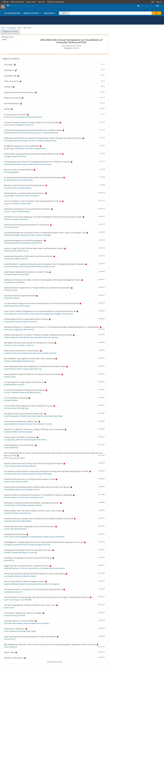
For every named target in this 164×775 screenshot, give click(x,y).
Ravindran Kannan (37, 584)
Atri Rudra (45, 623)
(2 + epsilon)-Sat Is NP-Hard (15, 114)
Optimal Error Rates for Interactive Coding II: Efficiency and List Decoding (34, 429)
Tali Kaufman (10, 505)
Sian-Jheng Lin (11, 369)
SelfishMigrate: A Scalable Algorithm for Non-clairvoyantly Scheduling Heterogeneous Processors (43, 542)
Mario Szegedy (55, 314)
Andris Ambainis (11, 497)
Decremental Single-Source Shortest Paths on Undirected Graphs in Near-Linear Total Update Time (45, 232)
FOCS (20, 28)
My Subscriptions (12, 13)
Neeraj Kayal (10, 164)
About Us (41, 2)
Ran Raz (25, 259)
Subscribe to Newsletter (55, 2)
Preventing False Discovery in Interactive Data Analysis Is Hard (29, 479)
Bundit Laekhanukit (29, 474)
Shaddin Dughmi (12, 400)
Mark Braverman (12, 306)
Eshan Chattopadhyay (14, 361)
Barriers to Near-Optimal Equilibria (18, 169)
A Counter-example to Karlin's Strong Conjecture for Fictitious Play (31, 122)
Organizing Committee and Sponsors (19, 92)
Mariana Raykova (30, 440)
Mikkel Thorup (22, 251)
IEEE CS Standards (17, 2)
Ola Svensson (32, 322)
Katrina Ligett (23, 141)
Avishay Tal (10, 560)
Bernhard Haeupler (13, 298)
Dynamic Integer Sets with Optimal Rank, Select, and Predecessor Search (33, 248)
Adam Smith (19, 489)
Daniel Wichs (42, 440)
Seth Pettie (21, 615)
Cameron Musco (33, 568)
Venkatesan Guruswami (33, 117)
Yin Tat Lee (10, 458)
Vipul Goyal (10, 148)
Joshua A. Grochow (12, 204)
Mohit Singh (22, 322)
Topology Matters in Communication (19, 621)
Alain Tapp (32, 353)
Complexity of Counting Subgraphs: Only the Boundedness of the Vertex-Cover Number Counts (43, 217)
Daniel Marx (23, 219)
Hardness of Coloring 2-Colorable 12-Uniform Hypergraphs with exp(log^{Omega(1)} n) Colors (42, 280)
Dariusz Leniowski (25, 424)
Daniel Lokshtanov (12, 266)
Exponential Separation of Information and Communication (28, 256)
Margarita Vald (40, 148)
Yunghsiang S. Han (35, 369)
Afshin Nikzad (29, 329)
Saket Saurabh (50, 266)
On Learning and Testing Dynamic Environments (24, 382)
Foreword (8, 87)
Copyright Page (10, 75)
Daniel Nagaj (45, 314)
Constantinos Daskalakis (15, 125)
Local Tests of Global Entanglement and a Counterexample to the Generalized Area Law (40, 311)
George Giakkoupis (13, 521)
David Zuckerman (28, 361)
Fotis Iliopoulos (25, 513)
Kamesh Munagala (35, 545)
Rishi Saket (21, 282)
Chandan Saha (31, 164)
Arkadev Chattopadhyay (14, 623)
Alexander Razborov (19, 392)
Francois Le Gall (11, 290)
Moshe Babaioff (11, 133)
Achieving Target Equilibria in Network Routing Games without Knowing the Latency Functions (43, 138)
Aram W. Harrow (24, 314)
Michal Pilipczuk (38, 266)
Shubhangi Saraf (22, 408)
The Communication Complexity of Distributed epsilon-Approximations (33, 589)
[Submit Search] (156, 13)
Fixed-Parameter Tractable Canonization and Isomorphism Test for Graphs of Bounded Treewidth (44, 264)
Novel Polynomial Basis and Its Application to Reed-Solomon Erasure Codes (34, 366)
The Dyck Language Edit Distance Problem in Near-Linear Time (29, 605)
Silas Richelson (20, 148)
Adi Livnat (9, 537)
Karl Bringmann (11, 647)
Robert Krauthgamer (52, 584)
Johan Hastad (19, 117)
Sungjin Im (10, 545)
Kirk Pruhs (46, 545)
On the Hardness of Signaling (16, 398)
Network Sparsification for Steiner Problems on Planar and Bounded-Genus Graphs (38, 335)
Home (3, 28)
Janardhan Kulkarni (21, 545)
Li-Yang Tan (29, 345)
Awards (7, 109)
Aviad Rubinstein (37, 537)
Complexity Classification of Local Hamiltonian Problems (27, 209)
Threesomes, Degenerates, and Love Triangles (23, 613)
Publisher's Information (13, 658)
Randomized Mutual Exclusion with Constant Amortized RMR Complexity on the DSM (38, 518)
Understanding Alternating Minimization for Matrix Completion (30, 636)
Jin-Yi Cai (9, 600)
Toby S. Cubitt (11, 211)
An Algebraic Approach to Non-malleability (21, 146)
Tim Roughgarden (12, 172)
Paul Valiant (22, 156)
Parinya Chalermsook (13, 474)
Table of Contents (11, 81)
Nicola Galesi (22, 631)
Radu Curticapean (12, 219)
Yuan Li (8, 392)
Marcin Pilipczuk (26, 266)
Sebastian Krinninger (27, 235)
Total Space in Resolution (14, 629)
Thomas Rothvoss (12, 227)
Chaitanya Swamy (50, 141)
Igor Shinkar (28, 180)
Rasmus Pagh (24, 274)
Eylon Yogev (58, 416)
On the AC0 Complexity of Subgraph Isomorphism (24, 390)
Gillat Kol (18, 259)
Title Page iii (9, 70)
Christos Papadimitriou (22, 537)
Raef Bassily (10, 489)
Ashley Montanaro (23, 211)
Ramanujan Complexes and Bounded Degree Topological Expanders (31, 503)
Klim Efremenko (24, 306)
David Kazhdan (21, 505)
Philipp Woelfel (25, 521)
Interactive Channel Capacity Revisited (19, 295)
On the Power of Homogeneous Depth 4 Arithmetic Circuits (28, 406)
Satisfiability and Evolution (15, 534)
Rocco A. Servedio (18, 345)
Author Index (9, 652)
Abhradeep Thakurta (31, 489)
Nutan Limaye (21, 164)
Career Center (31, 2)
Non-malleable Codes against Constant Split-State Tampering (29, 358)
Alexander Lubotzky (35, 505)
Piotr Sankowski (36, 337)
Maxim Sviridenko (30, 576)
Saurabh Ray (32, 552)
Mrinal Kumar (11, 408)
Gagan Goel (19, 329)
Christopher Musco (47, 568)
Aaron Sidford (20, 458)
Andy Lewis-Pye (36, 243)
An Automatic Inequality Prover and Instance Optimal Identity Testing (32, 154)
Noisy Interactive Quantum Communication (21, 350)
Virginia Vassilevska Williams (26, 466)
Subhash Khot (11, 282)
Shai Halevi (20, 440)
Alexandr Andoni (24, 584)
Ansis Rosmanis (23, 497)
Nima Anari (10, 329)
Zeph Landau (35, 314)
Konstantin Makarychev (14, 576)
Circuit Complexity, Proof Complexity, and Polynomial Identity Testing (32, 201)
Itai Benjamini (11, 180)
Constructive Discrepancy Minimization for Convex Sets (26, 225)
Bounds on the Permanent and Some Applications (24, 185)
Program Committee (12, 98)
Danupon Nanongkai (43, 235)
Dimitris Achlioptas (12, 513)
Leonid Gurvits (11, 188)
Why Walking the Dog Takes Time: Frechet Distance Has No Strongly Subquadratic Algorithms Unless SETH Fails (50, 644)
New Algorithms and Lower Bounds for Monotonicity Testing (29, 343)
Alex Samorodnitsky (24, 188)
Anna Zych (48, 424)
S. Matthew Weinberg (50, 133)
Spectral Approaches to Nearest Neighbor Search (24, 581)
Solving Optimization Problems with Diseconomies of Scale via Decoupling (34, 573)
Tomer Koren (19, 196)
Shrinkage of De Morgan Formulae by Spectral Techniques (28, 558)
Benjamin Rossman (34, 392)
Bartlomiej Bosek (12, 424)
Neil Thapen (31, 631)
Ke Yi (20, 592)
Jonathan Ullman (22, 482)
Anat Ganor (10, 259)
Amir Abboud (10, 466)
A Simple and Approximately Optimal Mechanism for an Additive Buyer (33, 130)
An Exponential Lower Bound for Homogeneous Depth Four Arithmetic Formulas (37, 162)
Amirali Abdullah (12, 584)
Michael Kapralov (21, 529)
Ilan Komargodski (12, 416)
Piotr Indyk (10, 529)
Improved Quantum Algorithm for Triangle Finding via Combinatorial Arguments (37, 288)
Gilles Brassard (11, 353)
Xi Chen (8, 345)
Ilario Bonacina (11, 631)
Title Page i (8, 64)
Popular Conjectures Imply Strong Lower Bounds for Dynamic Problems (33, 463)
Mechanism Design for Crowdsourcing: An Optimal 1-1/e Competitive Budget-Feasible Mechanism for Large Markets (51, 327)
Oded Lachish (10, 377)
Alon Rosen (30, 148)
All (64, 13)
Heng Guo (16, 600)
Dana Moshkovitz (12, 448)
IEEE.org (5, 2)
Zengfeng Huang (12, 592)
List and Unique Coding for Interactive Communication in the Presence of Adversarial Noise (41, 303)
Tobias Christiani (12, 274)
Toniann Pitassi (25, 204)
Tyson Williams (26, 600)
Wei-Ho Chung (22, 369)
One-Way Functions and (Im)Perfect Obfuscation (23, 413)
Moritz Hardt (10, 482)
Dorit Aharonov (11, 314)
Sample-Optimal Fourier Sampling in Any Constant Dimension (29, 526)
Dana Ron (21, 385)
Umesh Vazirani (67, 314)
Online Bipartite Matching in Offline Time (21, 421)
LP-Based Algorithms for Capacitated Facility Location (26, 319)
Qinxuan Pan (29, 125)
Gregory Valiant (11, 156)
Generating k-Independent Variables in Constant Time (26, 272)
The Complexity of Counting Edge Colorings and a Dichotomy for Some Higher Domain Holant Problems (46, 597)
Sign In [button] (159, 2)
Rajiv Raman (23, 552)
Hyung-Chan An (11, 322)
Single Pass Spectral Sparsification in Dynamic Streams (26, 566)
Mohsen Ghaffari (12, 432)
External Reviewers (11, 103)
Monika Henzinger (12, 235)
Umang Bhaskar (12, 141)
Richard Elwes (25, 243)
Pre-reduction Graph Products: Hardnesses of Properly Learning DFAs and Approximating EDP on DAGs (46, 471)
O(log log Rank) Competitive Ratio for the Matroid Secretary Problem (32, 374)
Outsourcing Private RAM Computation (20, 437)
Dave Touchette (42, 353)
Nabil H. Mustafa (12, 552)
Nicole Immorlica (24, 133)
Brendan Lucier (36, 133)
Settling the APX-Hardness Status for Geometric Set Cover (27, 550)
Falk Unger (53, 353)
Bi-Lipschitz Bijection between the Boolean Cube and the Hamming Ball (33, 177)
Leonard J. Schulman (36, 141)
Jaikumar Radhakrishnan (32, 623)
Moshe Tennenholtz (32, 196)
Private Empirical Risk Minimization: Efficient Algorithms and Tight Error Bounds (37, 487)
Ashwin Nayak (22, 353)
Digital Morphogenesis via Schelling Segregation (23, 240)
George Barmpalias (13, 243)
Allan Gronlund (11, 615)
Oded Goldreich (11, 385)
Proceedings (11, 28)
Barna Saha (10, 608)
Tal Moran (23, 416)
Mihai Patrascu (11, 251)
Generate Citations (10, 32)
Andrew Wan (59, 537)
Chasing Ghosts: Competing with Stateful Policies (24, 193)
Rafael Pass (40, 416)
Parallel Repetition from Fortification (19, 445)
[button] (152, 2)
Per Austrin (10, 117)
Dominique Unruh (36, 497)
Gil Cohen (20, 180)
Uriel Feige (10, 196)
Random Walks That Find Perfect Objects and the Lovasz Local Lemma (33, 511)
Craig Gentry (10, 440)
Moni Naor (31, 416)
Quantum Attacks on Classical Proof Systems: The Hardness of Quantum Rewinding (38, 495)
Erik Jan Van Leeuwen (50, 337)
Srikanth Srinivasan (44, 164)
